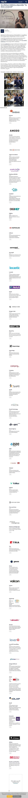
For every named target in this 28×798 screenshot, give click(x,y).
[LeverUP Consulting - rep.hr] (14, 641)
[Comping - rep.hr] (15, 367)
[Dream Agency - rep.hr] (14, 425)
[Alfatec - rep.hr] (14, 739)
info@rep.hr (15, 783)
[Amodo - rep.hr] (14, 131)
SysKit (10, 389)
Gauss (10, 566)
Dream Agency (12, 429)
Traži (26, 1)
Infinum (11, 233)
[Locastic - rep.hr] (14, 268)
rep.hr (4, 2)
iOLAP (10, 703)
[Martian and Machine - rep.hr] (14, 758)
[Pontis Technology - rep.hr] (14, 406)
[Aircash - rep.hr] (14, 621)
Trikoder (11, 468)
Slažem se (9, 796)
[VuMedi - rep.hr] (14, 484)
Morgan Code (12, 311)
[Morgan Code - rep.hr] (14, 307)
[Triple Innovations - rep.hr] (14, 150)
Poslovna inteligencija (14, 527)
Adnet (10, 677)
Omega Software (13, 664)
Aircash (11, 624)
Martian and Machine (14, 762)
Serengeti (11, 252)
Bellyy (5, 39)
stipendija (8, 71)
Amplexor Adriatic (13, 174)
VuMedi (11, 487)
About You (11, 331)
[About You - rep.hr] (14, 327)
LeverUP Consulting (13, 644)
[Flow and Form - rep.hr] (14, 503)
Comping (11, 370)
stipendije (4, 71)
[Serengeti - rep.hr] (14, 248)
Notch (10, 291)
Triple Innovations (13, 154)
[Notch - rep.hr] (14, 288)
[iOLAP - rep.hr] (14, 699)
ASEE (10, 448)
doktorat (7, 44)
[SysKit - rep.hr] (14, 387)
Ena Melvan (15, 71)
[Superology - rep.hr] (14, 347)
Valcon (10, 585)
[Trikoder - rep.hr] (15, 463)
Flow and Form (12, 507)
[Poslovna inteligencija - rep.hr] (14, 523)
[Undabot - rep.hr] (14, 191)
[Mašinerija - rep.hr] (17, 603)
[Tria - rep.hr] (14, 543)
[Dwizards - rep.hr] (18, 720)
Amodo (10, 135)
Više (10, 122)
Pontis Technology (13, 409)
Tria (10, 546)
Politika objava (7, 30)
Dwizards (11, 716)
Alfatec (10, 742)
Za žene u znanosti (21, 71)
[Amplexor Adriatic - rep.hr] (14, 171)
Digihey (11, 213)
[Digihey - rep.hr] (14, 210)
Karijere (2, 8)
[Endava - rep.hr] (14, 113)
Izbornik (20, 2)
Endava (11, 115)
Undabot (11, 194)
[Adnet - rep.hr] (16, 681)
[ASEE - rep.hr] (15, 446)
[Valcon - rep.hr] (14, 582)
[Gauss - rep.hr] (14, 562)
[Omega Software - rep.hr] (14, 660)
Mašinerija (11, 598)
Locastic (11, 272)
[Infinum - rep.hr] (14, 228)
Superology (12, 350)
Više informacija (17, 796)
